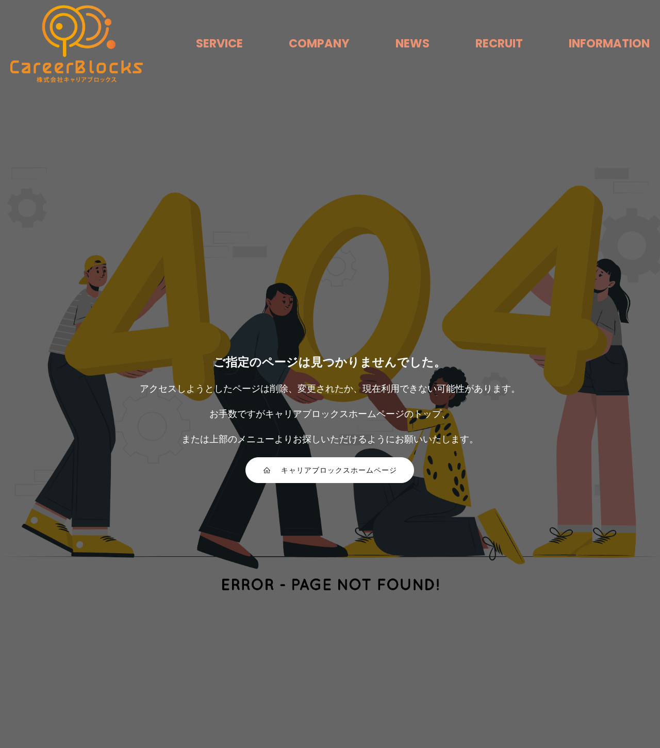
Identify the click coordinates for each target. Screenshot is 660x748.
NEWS (412, 43)
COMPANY (319, 43)
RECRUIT (499, 43)
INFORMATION (609, 43)
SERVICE (219, 43)
